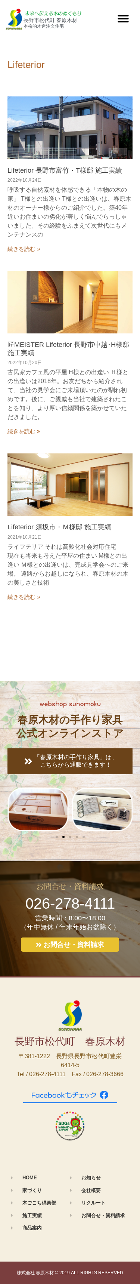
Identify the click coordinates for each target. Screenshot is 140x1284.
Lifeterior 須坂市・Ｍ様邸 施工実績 (59, 527)
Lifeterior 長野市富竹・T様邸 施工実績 (64, 170)
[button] (123, 19)
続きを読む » (23, 249)
